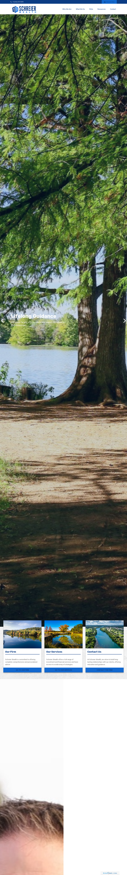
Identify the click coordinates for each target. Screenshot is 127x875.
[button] (67, 9)
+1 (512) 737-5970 (18, 2)
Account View (110, 2)
